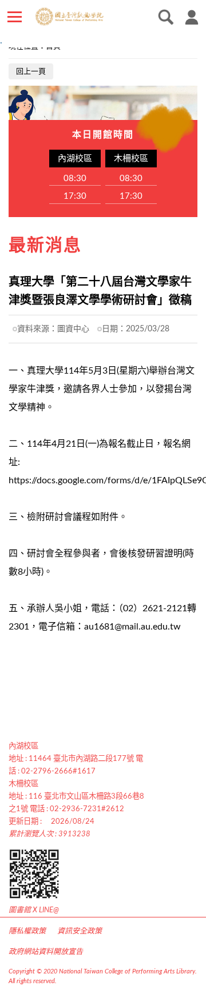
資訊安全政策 (79, 931)
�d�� (163, 17)
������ (14, 17)
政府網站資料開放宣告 (46, 952)
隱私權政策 (27, 931)
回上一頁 (31, 71)
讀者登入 (191, 17)
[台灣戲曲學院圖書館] (93, 16)
